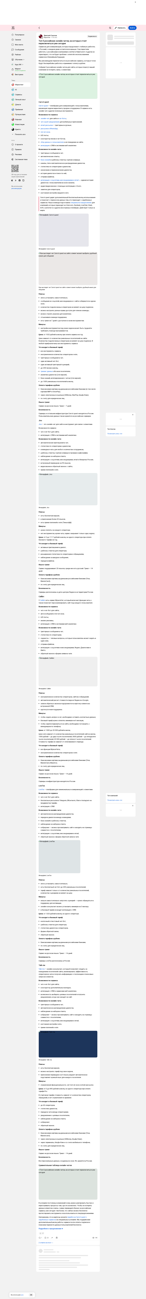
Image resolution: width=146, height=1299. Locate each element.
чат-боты (62, 118)
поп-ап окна (45, 132)
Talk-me (42, 969)
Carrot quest (43, 106)
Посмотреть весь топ (114, 434)
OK (31, 1295)
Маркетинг (47, 37)
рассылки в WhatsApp (49, 129)
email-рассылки (47, 125)
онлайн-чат (45, 118)
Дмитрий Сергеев (50, 35)
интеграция (45, 145)
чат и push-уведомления (50, 122)
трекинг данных (47, 371)
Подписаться (92, 36)
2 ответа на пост (45, 1243)
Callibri (42, 600)
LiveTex (41, 789)
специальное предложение (81, 203)
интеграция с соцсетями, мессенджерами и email (60, 180)
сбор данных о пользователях (52, 142)
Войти (132, 28)
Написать (122, 28)
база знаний (45, 160)
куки (22, 1295)
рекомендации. (16, 188)
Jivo (40, 424)
